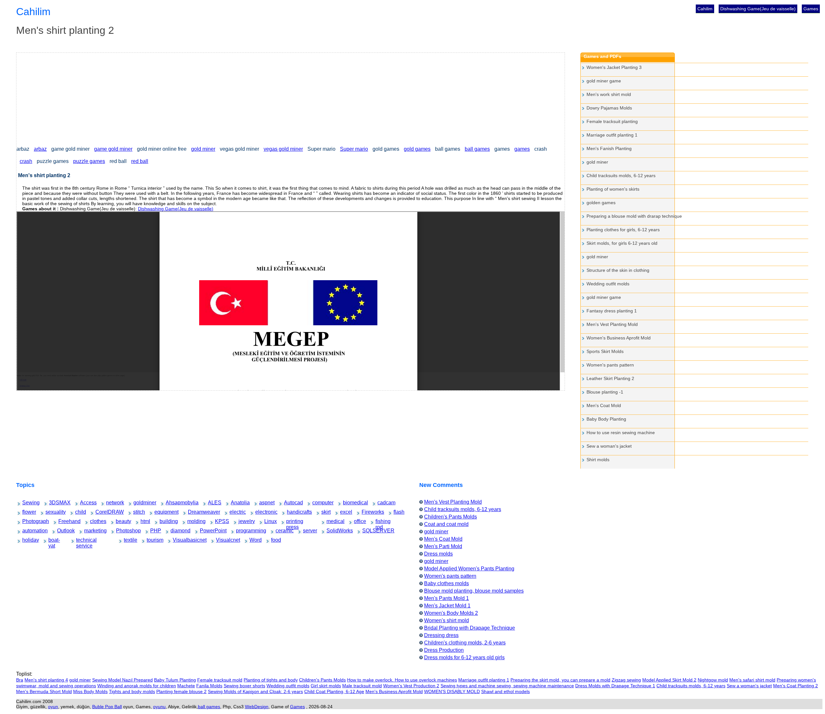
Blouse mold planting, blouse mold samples (474, 591)
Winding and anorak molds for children (136, 685)
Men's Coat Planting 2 (795, 685)
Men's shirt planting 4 (46, 679)
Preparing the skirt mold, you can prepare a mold (560, 679)
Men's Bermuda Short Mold (44, 691)
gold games (417, 149)
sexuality (50, 512)
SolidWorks (332, 530)
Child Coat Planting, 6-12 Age (334, 691)
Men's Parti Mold (443, 546)
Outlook (61, 530)
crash (26, 161)
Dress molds (438, 554)
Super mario (354, 149)
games (522, 149)
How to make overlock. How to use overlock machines (402, 679)
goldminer (138, 502)
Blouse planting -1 (605, 392)
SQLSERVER (369, 530)
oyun (53, 706)
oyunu (159, 706)
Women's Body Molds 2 (451, 613)
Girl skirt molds (326, 685)
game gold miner (113, 149)
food (274, 540)
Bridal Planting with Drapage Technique (469, 628)
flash (397, 512)
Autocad (289, 502)
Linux (268, 521)
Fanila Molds (209, 685)
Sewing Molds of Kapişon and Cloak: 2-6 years (255, 691)
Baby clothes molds (446, 583)
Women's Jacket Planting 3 (614, 67)
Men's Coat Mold (604, 405)
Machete (186, 685)
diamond (175, 530)
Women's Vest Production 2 (411, 685)
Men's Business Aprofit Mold (394, 691)
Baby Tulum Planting (175, 679)
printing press (292, 522)
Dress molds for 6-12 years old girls (464, 657)
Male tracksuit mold (362, 685)
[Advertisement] (209, 98)
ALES (212, 502)
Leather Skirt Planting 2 (610, 378)
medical (331, 521)
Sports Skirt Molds (605, 351)
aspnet (263, 502)
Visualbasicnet (180, 540)
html (144, 521)
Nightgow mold (713, 679)
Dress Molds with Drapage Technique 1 (615, 685)
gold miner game (604, 80)
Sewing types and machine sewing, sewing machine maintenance (507, 685)
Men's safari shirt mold (752, 679)
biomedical (348, 502)
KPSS (219, 521)
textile (128, 540)
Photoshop (121, 530)
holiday (26, 540)
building (164, 521)
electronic (260, 512)
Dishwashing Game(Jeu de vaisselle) (758, 8)
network (110, 502)
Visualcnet (221, 540)
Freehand (63, 521)
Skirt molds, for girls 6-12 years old (622, 243)
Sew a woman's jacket (609, 446)
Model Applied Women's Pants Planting (469, 568)
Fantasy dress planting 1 (612, 310)
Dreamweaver (194, 512)
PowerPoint (206, 530)
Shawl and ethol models (505, 691)
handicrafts (292, 512)
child (78, 512)
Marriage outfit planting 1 (612, 135)
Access (84, 502)
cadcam (382, 502)
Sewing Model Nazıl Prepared (122, 679)
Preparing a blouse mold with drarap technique (634, 216)
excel (344, 512)
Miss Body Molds (90, 691)
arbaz (40, 149)
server (307, 530)
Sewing (26, 502)
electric (233, 512)
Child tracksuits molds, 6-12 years (621, 175)
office (358, 521)
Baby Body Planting (606, 419)
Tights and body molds (132, 691)
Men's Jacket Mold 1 (447, 605)
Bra (19, 679)
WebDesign (256, 706)
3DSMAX (54, 502)
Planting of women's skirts (613, 189)
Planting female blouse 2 (181, 691)
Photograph (28, 521)
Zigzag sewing (626, 679)
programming (242, 530)
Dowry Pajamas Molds (609, 107)
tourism (151, 540)
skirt (324, 512)
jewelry (243, 521)
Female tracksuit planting (612, 121)
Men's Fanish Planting (609, 148)
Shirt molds (598, 459)
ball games (477, 149)
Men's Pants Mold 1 (446, 598)
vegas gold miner (283, 149)
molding (192, 521)
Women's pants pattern (610, 364)
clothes (94, 521)
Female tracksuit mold (219, 679)
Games (810, 8)
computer (317, 502)
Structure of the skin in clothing (618, 270)
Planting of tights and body (271, 679)
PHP (153, 530)
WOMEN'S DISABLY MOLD (452, 691)
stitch (137, 512)
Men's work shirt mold (609, 94)
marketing (89, 530)
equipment (160, 512)
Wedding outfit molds (608, 283)
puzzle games (89, 161)
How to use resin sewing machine (621, 432)
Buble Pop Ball (107, 706)
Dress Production (444, 650)
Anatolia (235, 502)
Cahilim (705, 8)
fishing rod (380, 522)
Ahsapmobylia (173, 502)
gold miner (203, 149)
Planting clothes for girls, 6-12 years (623, 229)
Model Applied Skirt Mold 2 (669, 679)
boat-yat (53, 540)
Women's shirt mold (446, 620)
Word (253, 540)
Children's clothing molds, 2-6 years (465, 642)
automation (28, 530)
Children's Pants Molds (450, 516)
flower (26, 512)
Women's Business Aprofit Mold (619, 337)
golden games (601, 202)
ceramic (280, 530)
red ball (139, 161)
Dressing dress (441, 635)
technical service (84, 540)
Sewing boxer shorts (244, 685)
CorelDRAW (101, 512)
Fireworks (367, 512)
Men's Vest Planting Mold (612, 324)
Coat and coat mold (446, 524)
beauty (120, 521)
